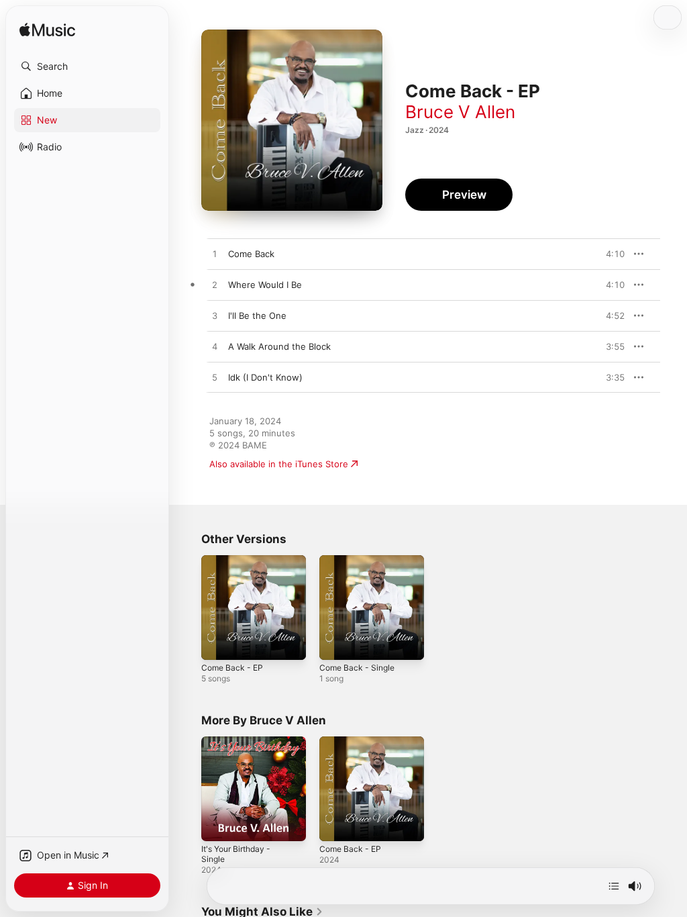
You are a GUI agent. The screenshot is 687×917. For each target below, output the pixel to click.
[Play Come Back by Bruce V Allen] (214, 254)
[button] (87, 66)
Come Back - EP (232, 668)
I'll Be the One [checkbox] (257, 315)
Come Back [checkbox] (251, 253)
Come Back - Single (356, 668)
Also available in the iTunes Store (278, 463)
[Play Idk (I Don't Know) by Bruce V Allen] (214, 378)
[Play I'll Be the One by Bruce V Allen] (214, 316)
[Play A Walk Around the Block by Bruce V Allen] (214, 347)
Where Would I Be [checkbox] (265, 284)
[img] (47, 30)
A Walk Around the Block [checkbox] (279, 346)
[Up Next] (614, 886)
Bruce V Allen (460, 111)
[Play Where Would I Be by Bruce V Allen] (214, 285)
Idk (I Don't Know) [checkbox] (265, 377)
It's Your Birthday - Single (235, 854)
